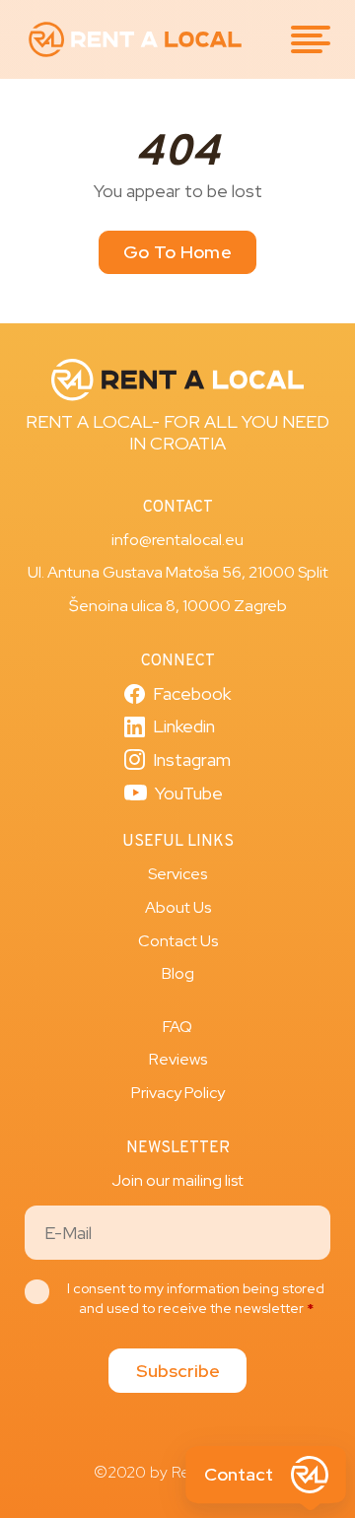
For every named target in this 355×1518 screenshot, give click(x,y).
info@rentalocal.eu (177, 539)
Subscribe (178, 1370)
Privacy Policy (178, 1092)
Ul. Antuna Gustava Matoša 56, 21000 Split (178, 572)
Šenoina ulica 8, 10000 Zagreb (178, 605)
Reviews (178, 1059)
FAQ (177, 1026)
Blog (178, 973)
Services (177, 873)
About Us (178, 907)
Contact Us (178, 941)
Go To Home (177, 252)
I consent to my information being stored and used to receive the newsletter (195, 1298)
